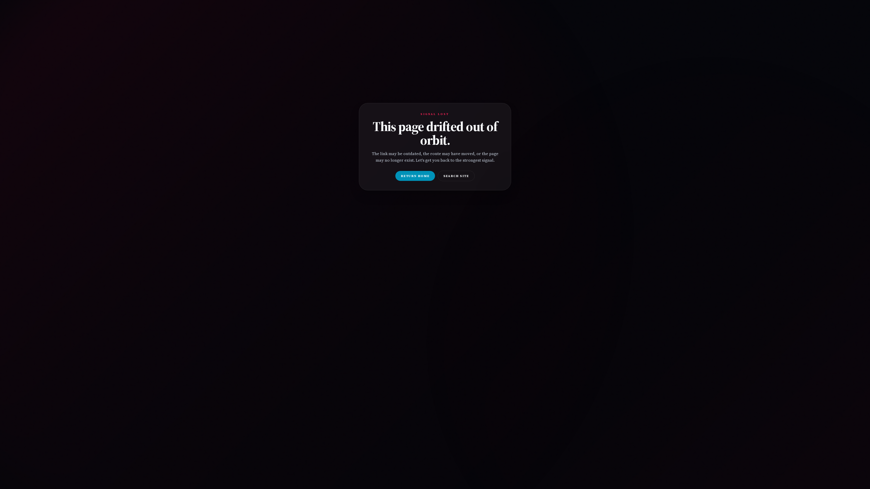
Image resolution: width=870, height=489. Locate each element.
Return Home (415, 176)
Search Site (456, 176)
